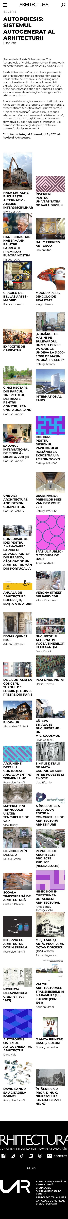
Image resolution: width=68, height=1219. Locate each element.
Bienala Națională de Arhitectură (51, 1183)
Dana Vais (9, 42)
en (34, 1167)
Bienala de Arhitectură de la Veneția (48, 1190)
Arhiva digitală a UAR (51, 1197)
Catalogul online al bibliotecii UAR (50, 1202)
